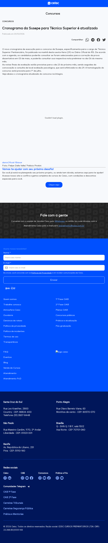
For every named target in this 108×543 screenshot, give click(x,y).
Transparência (10, 342)
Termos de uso (10, 337)
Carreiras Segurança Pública (18, 508)
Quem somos (10, 299)
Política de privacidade (14, 326)
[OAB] (22, 478)
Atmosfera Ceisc (11, 310)
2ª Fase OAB (62, 305)
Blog (5, 363)
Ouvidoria (8, 315)
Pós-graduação (63, 326)
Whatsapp (60, 221)
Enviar (54, 280)
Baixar (19, 162)
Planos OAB (62, 310)
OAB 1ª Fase (9, 492)
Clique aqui (54, 185)
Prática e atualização (66, 321)
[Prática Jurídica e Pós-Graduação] (62, 478)
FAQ (5, 352)
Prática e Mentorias (13, 514)
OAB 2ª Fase (9, 497)
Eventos (7, 357)
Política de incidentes (13, 331)
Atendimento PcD (12, 379)
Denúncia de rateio (12, 321)
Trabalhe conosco (12, 305)
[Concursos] (40, 478)
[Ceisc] (5, 478)
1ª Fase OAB (62, 299)
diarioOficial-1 (9, 162)
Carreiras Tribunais (13, 503)
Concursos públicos (65, 315)
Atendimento (9, 373)
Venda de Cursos (11, 368)
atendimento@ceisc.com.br (71, 226)
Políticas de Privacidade (41, 273)
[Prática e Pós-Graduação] (57, 478)
